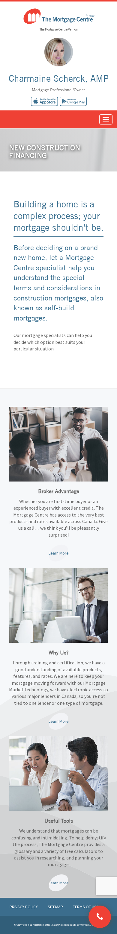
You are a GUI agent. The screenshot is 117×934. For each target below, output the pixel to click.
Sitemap (56, 906)
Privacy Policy (24, 906)
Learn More (59, 553)
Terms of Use (86, 906)
